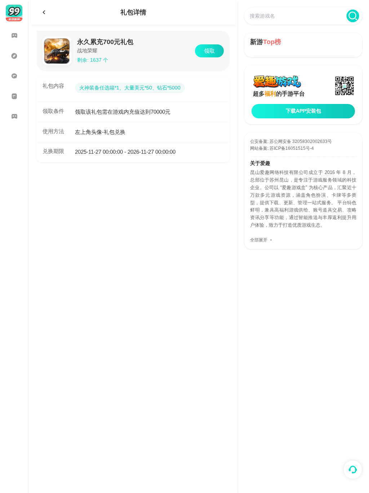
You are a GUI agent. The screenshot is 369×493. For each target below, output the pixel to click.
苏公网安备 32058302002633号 (301, 141)
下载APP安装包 (303, 111)
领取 (209, 51)
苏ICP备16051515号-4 (292, 148)
